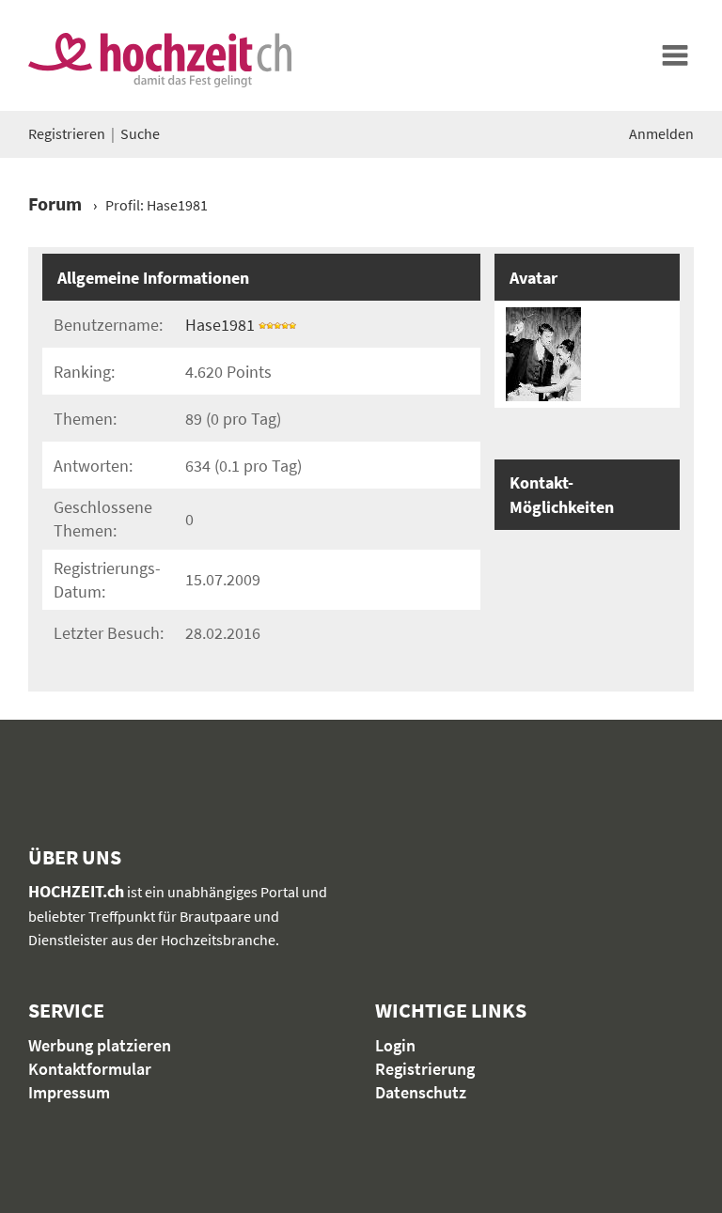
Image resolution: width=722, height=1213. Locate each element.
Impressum (69, 1092)
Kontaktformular (89, 1069)
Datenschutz (420, 1092)
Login (395, 1045)
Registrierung (425, 1069)
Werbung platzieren (99, 1045)
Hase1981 (220, 324)
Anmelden (661, 133)
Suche (140, 133)
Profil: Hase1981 (156, 204)
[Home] (675, 55)
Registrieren (66, 133)
